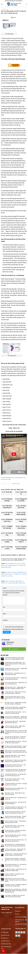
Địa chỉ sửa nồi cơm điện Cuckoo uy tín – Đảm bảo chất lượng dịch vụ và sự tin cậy (15, 765)
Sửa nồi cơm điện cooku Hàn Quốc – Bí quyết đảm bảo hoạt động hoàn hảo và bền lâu (15, 812)
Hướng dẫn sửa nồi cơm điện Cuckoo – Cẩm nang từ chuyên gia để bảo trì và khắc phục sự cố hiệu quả (15, 664)
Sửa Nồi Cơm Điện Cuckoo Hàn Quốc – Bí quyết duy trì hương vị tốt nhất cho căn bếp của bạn (15, 746)
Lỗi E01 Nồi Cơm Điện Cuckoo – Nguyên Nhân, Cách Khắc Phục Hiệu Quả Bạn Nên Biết (15, 708)
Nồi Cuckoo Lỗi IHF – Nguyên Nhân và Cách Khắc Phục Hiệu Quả (15, 793)
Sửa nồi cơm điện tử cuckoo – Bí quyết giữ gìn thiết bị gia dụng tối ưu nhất (15, 821)
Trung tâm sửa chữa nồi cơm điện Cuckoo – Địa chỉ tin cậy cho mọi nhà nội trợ (15, 840)
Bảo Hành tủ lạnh (4, 9)
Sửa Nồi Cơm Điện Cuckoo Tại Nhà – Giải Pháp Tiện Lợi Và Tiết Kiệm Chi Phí (15, 835)
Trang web (5, 620)
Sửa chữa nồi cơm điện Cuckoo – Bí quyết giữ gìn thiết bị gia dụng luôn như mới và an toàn (15, 737)
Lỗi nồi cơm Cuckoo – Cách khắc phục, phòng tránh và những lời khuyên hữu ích (15, 831)
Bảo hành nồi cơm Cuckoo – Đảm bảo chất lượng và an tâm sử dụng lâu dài (14, 826)
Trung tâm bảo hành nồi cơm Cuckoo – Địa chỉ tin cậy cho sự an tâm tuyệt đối (15, 712)
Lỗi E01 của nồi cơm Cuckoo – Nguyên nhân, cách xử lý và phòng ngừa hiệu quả (15, 726)
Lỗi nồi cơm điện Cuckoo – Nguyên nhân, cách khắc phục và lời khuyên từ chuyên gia (15, 849)
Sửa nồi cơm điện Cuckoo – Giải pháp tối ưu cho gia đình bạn (16, 798)
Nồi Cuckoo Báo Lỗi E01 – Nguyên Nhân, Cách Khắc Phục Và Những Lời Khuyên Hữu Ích (15, 688)
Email (4, 613)
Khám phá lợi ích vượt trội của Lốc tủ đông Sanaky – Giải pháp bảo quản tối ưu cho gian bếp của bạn (16, 880)
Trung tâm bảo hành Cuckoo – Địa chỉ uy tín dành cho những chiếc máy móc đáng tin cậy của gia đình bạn (16, 732)
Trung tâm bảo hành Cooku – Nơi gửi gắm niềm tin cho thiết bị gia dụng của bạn (15, 775)
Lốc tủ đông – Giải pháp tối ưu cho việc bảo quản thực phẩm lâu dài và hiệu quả (15, 896)
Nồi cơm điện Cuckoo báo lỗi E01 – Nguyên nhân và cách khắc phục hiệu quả (16, 678)
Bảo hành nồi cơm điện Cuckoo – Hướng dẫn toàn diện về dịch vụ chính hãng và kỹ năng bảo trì (15, 860)
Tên (4, 607)
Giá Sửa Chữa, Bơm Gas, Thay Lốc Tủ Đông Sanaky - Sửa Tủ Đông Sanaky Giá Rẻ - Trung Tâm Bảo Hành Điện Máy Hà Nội (13, 565)
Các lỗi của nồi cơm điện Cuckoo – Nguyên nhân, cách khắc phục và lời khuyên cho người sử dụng (16, 717)
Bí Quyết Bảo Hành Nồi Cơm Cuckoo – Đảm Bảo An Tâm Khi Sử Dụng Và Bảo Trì (16, 742)
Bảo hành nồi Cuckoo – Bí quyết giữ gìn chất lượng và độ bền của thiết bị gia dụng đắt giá (15, 845)
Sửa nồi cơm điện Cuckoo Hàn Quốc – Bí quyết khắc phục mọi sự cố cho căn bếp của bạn (15, 817)
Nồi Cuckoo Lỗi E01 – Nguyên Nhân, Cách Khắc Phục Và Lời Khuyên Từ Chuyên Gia (15, 703)
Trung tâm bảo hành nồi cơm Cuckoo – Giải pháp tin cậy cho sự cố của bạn (16, 784)
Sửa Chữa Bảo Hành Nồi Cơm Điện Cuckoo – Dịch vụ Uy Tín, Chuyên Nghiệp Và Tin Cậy (15, 658)
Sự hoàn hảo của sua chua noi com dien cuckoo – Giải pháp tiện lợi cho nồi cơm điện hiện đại (15, 770)
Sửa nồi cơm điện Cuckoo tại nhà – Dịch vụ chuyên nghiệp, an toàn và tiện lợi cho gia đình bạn (15, 698)
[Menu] (2, 4)
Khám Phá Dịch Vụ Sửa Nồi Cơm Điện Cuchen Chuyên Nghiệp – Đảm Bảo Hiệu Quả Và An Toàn (16, 751)
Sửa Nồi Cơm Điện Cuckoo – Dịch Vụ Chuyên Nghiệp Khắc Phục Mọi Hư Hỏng (15, 756)
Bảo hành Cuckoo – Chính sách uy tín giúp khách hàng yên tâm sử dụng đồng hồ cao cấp (15, 760)
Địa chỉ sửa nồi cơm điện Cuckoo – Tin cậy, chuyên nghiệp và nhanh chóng (14, 779)
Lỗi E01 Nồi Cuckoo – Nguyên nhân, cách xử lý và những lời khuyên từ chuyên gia (15, 692)
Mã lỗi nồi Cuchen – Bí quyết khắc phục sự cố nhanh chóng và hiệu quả (15, 673)
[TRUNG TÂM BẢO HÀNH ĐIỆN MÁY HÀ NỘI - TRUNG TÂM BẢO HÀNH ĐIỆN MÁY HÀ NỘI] (14, 4)
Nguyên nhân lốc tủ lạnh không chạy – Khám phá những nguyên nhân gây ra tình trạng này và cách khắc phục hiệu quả (16, 891)
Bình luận (5, 595)
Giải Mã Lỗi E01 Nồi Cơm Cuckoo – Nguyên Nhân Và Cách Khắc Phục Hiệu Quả (16, 669)
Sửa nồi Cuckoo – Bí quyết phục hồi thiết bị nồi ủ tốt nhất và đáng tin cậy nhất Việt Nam (16, 854)
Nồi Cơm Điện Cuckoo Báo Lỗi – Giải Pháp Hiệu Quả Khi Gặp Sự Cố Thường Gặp (15, 865)
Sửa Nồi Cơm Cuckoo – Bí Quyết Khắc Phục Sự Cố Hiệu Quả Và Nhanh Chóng (15, 870)
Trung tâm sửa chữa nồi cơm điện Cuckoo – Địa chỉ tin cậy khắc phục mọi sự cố (15, 789)
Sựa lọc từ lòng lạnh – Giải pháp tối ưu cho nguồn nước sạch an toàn (14, 874)
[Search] (26, 4)
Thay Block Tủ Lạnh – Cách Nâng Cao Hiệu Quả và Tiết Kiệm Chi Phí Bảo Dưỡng (15, 885)
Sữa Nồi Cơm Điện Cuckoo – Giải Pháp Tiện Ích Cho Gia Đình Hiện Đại (15, 803)
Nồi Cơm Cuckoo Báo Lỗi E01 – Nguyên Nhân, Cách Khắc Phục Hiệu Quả (15, 722)
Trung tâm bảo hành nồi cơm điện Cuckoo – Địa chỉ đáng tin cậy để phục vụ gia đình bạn (15, 807)
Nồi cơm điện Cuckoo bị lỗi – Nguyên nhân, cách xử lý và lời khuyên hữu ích (16, 683)
